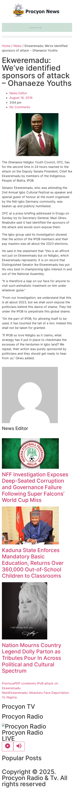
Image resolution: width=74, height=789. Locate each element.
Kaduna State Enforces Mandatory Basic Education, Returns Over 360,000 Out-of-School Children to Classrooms (33, 563)
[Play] (7, 746)
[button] (37, 37)
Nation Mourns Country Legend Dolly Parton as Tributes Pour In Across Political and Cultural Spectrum (31, 658)
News (17, 46)
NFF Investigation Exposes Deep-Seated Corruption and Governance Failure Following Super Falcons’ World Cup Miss (35, 487)
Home (6, 46)
